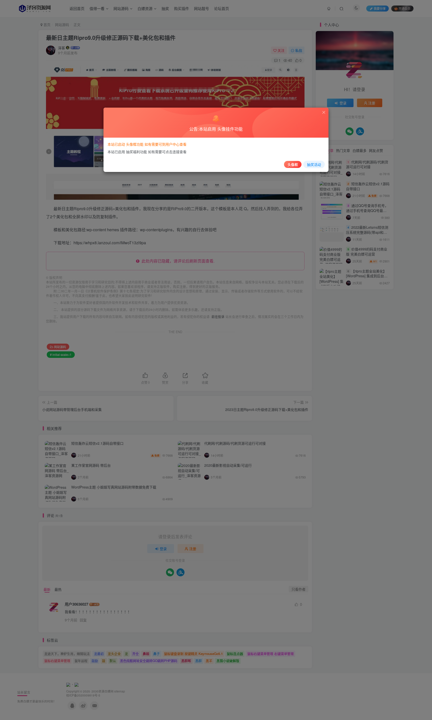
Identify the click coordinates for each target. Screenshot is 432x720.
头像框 (293, 164)
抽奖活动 (314, 164)
